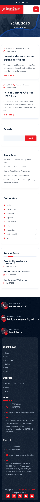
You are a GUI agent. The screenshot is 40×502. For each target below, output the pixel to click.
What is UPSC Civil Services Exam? (16, 175)
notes (9, 226)
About (7, 357)
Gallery (7, 364)
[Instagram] (14, 496)
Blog (6, 368)
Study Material (11, 51)
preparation (11, 230)
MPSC (7, 388)
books (9, 205)
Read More (8, 76)
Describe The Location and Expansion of (15, 262)
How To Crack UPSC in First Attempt (17, 171)
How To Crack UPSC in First (16, 280)
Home (16, 27)
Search (8, 129)
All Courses (9, 360)
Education (10, 214)
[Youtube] (32, 496)
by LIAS (9, 48)
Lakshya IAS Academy (26, 490)
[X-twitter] (20, 496)
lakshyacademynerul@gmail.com (23, 319)
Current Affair (11, 87)
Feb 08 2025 (11, 266)
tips (8, 238)
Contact (7, 372)
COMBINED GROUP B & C (14, 384)
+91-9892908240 (18, 306)
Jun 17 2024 (10, 283)
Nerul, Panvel (15, 332)
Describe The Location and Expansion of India (19, 57)
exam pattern (11, 222)
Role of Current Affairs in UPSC (17, 271)
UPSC (7, 391)
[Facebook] (8, 496)
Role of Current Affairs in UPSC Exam (18, 94)
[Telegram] (26, 496)
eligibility (10, 218)
